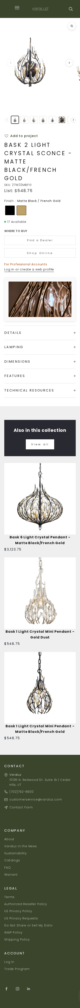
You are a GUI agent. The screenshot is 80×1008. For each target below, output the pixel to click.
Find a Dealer (40, 240)
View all (40, 444)
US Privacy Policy (18, 911)
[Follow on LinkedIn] (28, 989)
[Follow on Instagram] (17, 989)
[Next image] (69, 63)
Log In (9, 962)
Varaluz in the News (20, 846)
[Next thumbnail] (73, 119)
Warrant (11, 874)
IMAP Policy (13, 932)
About (9, 839)
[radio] (9, 210)
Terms (9, 897)
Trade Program (17, 969)
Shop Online (40, 253)
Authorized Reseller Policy (25, 904)
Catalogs (12, 860)
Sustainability (15, 853)
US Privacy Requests (21, 918)
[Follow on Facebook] (6, 989)
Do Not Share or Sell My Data (28, 925)
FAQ (7, 867)
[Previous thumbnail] (6, 119)
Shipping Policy (17, 939)
